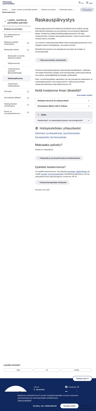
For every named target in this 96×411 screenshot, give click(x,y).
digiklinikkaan (81, 171)
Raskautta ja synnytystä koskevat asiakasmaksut (60, 158)
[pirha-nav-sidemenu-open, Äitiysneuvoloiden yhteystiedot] (28, 43)
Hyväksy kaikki (69, 406)
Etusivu (4, 9)
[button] (18, 370)
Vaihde (39, 388)
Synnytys (8, 91)
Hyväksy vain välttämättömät (45, 406)
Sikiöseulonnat (14, 63)
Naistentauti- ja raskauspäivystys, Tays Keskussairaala (57, 133)
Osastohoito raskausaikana (13, 85)
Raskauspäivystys (15, 78)
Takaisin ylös (81, 379)
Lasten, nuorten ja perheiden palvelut (24, 9)
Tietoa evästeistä (24, 400)
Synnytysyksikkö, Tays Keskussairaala (50, 137)
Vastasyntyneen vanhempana (10, 105)
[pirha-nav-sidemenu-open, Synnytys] (28, 91)
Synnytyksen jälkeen (12, 98)
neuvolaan (71, 171)
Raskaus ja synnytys (48, 9)
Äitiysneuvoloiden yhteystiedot (11, 43)
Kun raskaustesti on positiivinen (12, 36)
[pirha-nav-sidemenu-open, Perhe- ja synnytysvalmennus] (28, 112)
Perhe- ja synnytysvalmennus (12, 112)
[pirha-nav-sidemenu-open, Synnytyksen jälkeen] (28, 98)
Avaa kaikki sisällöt (84, 95)
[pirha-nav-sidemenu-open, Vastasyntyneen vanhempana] (28, 104)
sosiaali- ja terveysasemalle (52, 174)
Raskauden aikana (66, 9)
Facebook (72, 387)
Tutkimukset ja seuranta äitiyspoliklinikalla (14, 71)
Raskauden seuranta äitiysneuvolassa (16, 57)
